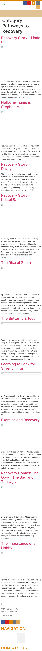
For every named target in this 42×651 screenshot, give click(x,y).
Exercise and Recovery (20, 420)
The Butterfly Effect (18, 318)
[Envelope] (34, 3)
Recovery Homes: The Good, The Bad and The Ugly (20, 477)
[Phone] (38, 3)
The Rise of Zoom (16, 262)
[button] (21, 13)
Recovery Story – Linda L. (20, 40)
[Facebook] (3, 622)
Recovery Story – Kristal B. (15, 197)
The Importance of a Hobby (18, 545)
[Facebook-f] (25, 3)
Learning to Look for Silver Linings (18, 366)
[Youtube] (29, 3)
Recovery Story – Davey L (15, 166)
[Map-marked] (38, 7)
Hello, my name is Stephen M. (16, 104)
